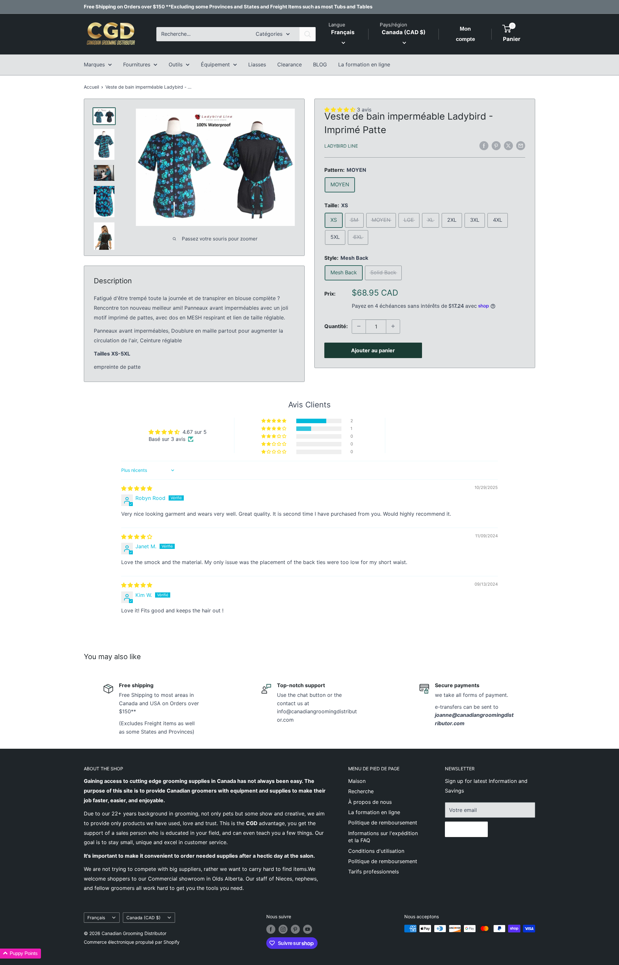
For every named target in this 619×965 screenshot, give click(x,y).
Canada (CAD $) (143, 917)
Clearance (289, 64)
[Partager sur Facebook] (483, 145)
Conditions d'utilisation (376, 851)
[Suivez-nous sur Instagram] (283, 929)
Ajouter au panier (373, 350)
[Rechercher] (308, 34)
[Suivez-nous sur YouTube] (307, 929)
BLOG (320, 64)
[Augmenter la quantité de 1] (393, 326)
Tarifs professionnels (373, 871)
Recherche (361, 791)
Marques (94, 64)
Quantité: (336, 326)
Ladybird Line (341, 146)
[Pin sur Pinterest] (496, 145)
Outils (175, 64)
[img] (136, 488)
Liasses (257, 64)
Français (96, 917)
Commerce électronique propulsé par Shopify (132, 942)
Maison (357, 781)
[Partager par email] (520, 145)
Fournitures (136, 64)
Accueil (91, 87)
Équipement (215, 64)
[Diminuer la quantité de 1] (359, 326)
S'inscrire (466, 829)
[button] (274, 421)
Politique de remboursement (382, 822)
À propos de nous (370, 802)
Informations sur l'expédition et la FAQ (383, 836)
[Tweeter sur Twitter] (508, 145)
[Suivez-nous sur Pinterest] (295, 929)
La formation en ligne (364, 64)
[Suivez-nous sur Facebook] (270, 929)
